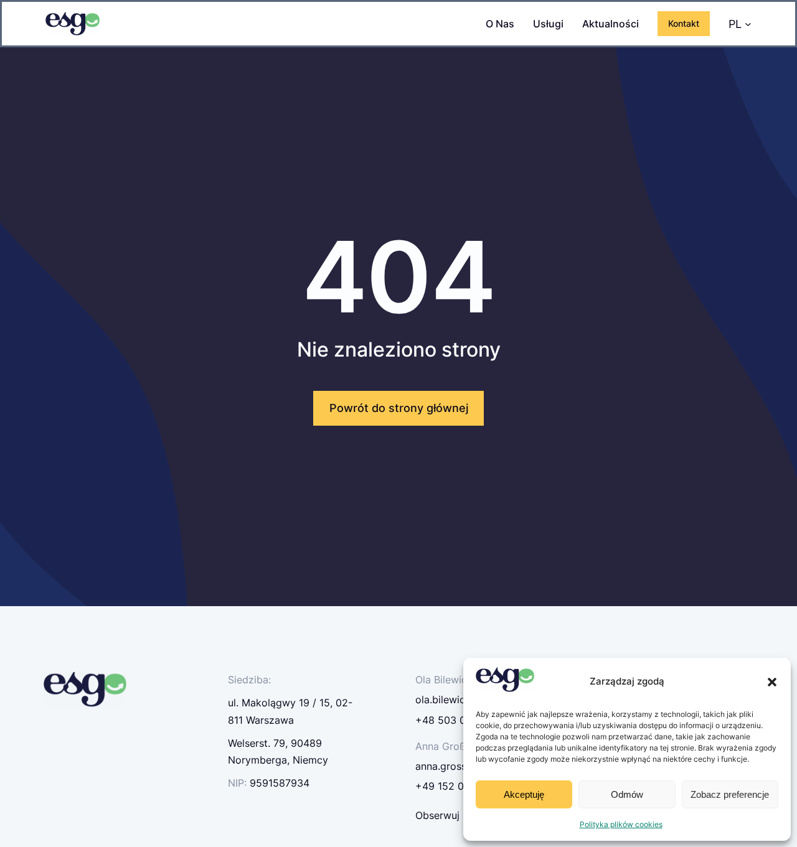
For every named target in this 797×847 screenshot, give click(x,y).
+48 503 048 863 (457, 720)
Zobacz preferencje (730, 794)
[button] (772, 682)
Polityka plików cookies (621, 824)
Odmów (627, 794)
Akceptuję (524, 794)
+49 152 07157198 (458, 786)
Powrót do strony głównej (398, 407)
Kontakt (683, 23)
